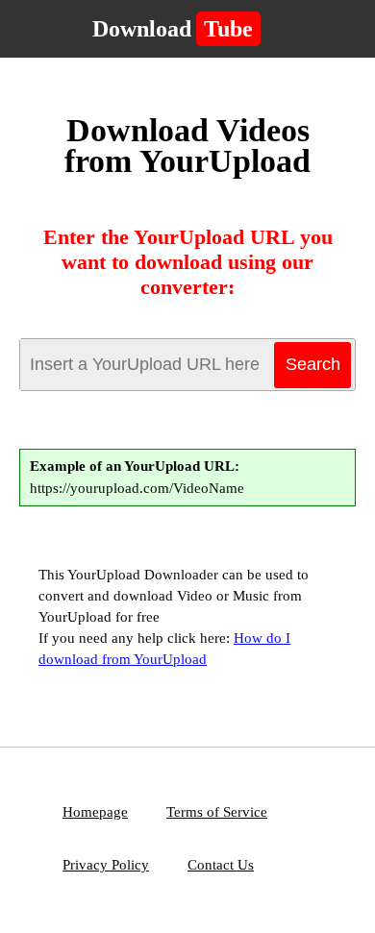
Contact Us (221, 864)
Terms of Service (216, 812)
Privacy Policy (105, 864)
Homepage (95, 812)
